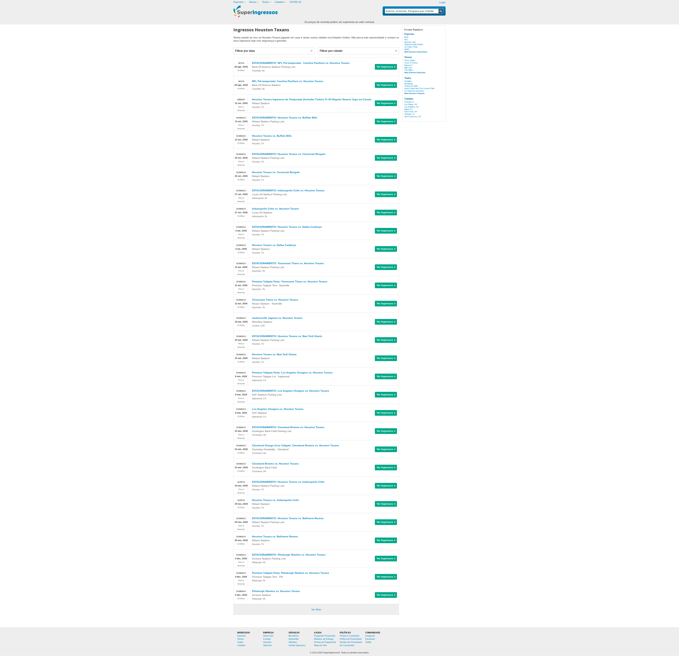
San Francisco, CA (412, 116)
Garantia (267, 642)
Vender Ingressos (297, 645)
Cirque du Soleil (411, 86)
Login (442, 2)
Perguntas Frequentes (324, 636)
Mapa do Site (320, 645)
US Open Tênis (411, 47)
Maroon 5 (408, 65)
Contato (267, 639)
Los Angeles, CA (411, 107)
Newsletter (294, 639)
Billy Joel (408, 68)
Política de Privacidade (351, 639)
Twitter (368, 642)
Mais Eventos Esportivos (415, 52)
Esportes (238, 2)
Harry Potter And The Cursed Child (419, 88)
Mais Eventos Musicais (414, 72)
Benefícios (294, 636)
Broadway (408, 84)
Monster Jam (410, 42)
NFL (406, 40)
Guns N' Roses (411, 63)
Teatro (265, 2)
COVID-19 (295, 2)
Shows (252, 2)
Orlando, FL (409, 114)
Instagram (370, 636)
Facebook (370, 639)
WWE (406, 49)
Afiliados (293, 642)
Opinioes (267, 645)
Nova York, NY (410, 112)
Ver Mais (316, 609)
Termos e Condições (349, 636)
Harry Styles (409, 60)
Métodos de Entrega (323, 639)
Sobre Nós (268, 636)
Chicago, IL (409, 102)
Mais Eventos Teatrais (414, 93)
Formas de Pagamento (325, 642)
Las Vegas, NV (410, 104)
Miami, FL (408, 109)
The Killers (408, 70)
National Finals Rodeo (413, 44)
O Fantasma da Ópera (414, 91)
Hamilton (408, 81)
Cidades (279, 2)
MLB (406, 37)
